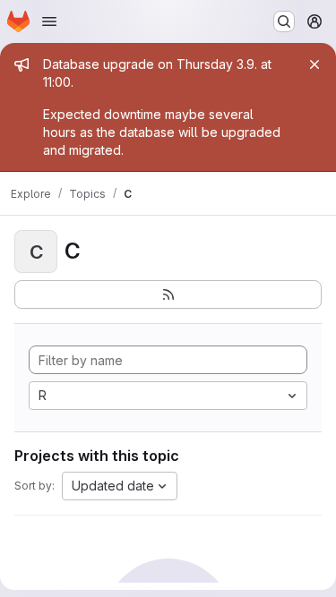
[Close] (314, 64)
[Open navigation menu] (49, 21)
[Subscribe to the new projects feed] (168, 294)
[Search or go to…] (284, 21)
